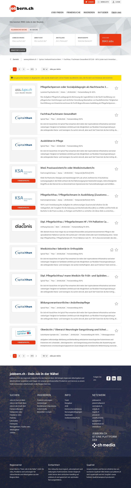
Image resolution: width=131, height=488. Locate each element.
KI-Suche (34, 29)
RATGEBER (103, 12)
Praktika (13, 417)
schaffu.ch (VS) (97, 417)
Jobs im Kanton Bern (17, 400)
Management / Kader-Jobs (20, 426)
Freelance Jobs (15, 414)
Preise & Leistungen (44, 400)
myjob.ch (95, 411)
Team (67, 400)
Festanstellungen (16, 409)
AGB (66, 406)
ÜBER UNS (116, 13)
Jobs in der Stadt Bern (18, 403)
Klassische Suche (19, 29)
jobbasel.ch (96, 400)
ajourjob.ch (96, 420)
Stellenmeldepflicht (72, 417)
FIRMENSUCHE (73, 12)
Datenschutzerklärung (73, 409)
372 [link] (32, 69)
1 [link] (14, 69)
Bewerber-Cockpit (44, 411)
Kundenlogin (42, 403)
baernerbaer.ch (98, 423)
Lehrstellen (14, 420)
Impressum (69, 414)
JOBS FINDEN (57, 12)
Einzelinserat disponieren (46, 406)
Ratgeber (68, 403)
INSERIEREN (89, 12)
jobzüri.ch (96, 414)
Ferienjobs (14, 423)
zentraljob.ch (97, 406)
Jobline (12, 432)
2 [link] (19, 69)
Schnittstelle (42, 409)
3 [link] (23, 69)
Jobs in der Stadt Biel (18, 406)
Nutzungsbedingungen (73, 411)
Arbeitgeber (14, 429)
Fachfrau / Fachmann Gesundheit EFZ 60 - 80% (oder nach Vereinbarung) (90, 59)
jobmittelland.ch (98, 403)
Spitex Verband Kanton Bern (50, 59)
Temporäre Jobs (16, 411)
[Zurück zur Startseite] (103, 446)
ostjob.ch (95, 409)
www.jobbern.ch (30, 59)
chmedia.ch (96, 426)
